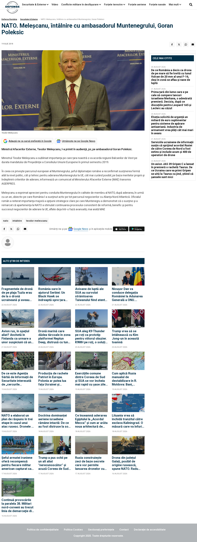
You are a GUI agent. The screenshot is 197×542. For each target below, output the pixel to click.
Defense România (9, 19)
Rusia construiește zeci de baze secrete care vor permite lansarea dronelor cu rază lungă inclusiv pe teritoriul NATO (90, 463)
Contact (124, 529)
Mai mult (174, 4)
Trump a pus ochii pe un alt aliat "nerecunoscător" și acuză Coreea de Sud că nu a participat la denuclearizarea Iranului (53, 463)
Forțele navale (157, 4)
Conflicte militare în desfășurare (79, 4)
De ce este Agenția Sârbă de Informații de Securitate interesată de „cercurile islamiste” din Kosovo (17, 379)
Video (55, 4)
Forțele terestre (113, 4)
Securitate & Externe (34, 4)
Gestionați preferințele (101, 529)
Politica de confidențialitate (43, 529)
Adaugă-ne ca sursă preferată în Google (30, 141)
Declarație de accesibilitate (150, 529)
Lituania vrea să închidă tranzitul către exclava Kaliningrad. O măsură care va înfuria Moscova (128, 421)
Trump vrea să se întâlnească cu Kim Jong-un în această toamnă (125, 336)
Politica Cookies (73, 529)
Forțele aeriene (137, 4)
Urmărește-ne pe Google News (78, 141)
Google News (81, 228)
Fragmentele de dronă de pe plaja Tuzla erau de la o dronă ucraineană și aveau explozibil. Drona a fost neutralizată (18, 294)
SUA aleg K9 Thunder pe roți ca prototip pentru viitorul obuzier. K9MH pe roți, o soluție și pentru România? (91, 336)
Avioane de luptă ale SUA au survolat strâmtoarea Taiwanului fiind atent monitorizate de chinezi (90, 294)
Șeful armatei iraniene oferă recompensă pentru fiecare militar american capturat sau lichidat (17, 463)
